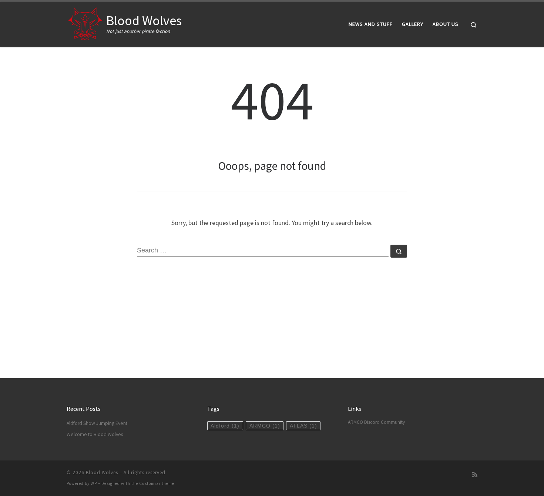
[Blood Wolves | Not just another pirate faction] (85, 22)
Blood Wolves (102, 472)
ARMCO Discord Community (376, 422)
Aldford (225, 426)
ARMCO (264, 426)
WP (94, 483)
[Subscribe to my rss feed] (474, 474)
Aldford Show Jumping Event (97, 423)
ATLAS (303, 426)
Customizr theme (156, 483)
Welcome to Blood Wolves (95, 434)
